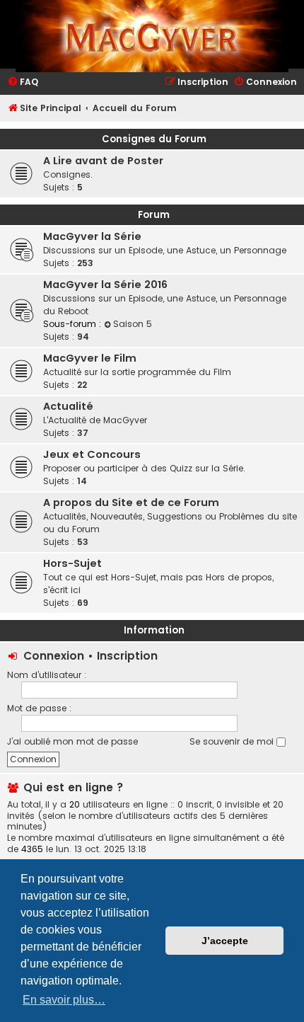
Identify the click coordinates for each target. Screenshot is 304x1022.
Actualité (68, 406)
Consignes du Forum (154, 139)
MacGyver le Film (89, 358)
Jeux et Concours (92, 454)
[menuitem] (22, 82)
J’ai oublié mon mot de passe (72, 741)
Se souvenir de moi (232, 741)
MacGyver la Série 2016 (105, 284)
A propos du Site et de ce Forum (131, 502)
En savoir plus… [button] (64, 1000)
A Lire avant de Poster (103, 161)
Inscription (127, 655)
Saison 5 (132, 324)
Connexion (53, 655)
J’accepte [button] (224, 940)
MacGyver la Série (92, 236)
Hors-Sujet (72, 563)
